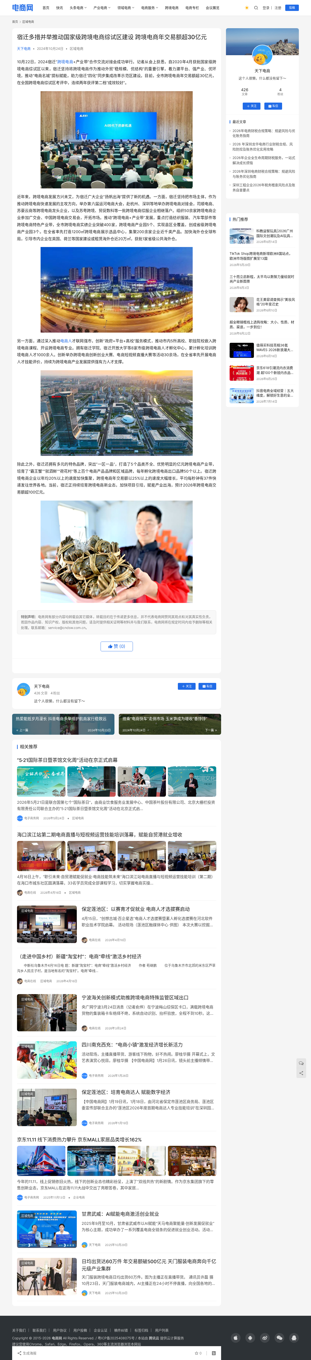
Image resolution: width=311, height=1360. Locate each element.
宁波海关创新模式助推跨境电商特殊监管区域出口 (135, 998)
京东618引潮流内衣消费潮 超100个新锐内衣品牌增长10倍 (275, 372)
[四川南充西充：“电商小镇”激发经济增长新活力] (47, 1060)
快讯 (59, 8)
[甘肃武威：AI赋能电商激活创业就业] (47, 1229)
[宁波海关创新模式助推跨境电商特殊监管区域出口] (47, 1013)
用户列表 (162, 1330)
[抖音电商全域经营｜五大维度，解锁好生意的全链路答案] (242, 396)
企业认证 (100, 1330)
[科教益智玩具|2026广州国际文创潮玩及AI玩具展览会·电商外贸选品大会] (242, 236)
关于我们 (19, 1330)
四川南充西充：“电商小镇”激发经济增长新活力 (132, 1045)
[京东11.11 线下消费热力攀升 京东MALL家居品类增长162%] (116, 1161)
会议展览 (212, 8)
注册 (278, 8)
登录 (266, 8)
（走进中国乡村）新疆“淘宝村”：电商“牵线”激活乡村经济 (79, 957)
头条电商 (76, 8)
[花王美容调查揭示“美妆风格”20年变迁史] (242, 304)
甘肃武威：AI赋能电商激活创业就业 (120, 1214)
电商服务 (148, 8)
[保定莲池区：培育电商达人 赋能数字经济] (47, 1107)
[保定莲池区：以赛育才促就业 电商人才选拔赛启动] (47, 924)
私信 (209, 686)
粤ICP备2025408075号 (116, 1338)
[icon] (236, 1338)
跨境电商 (172, 8)
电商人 (66, 340)
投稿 (292, 7)
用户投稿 (80, 1330)
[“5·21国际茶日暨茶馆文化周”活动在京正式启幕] (116, 781)
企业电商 (79, 1197)
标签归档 (141, 1330)
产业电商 (100, 8)
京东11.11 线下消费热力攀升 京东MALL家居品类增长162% (79, 1140)
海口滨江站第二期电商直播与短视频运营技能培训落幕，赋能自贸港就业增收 (99, 835)
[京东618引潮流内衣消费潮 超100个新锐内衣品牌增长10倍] (242, 373)
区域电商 (76, 48)
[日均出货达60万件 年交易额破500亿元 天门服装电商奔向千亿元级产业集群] (47, 1276)
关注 (189, 686)
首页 (46, 8)
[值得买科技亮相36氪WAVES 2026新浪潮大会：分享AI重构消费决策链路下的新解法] (242, 350)
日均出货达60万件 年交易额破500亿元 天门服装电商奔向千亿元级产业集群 (149, 1265)
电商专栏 (192, 8)
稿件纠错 (121, 1330)
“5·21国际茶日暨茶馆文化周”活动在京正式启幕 (67, 760)
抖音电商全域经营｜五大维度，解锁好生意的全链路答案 (275, 395)
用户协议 (60, 1330)
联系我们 (39, 1330)
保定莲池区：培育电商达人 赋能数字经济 (126, 1092)
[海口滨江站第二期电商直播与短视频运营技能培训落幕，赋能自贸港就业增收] (116, 856)
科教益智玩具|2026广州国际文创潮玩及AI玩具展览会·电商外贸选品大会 (275, 235)
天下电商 (24, 48)
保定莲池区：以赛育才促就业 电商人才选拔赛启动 (136, 909)
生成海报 (29, 1353)
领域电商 (124, 8)
